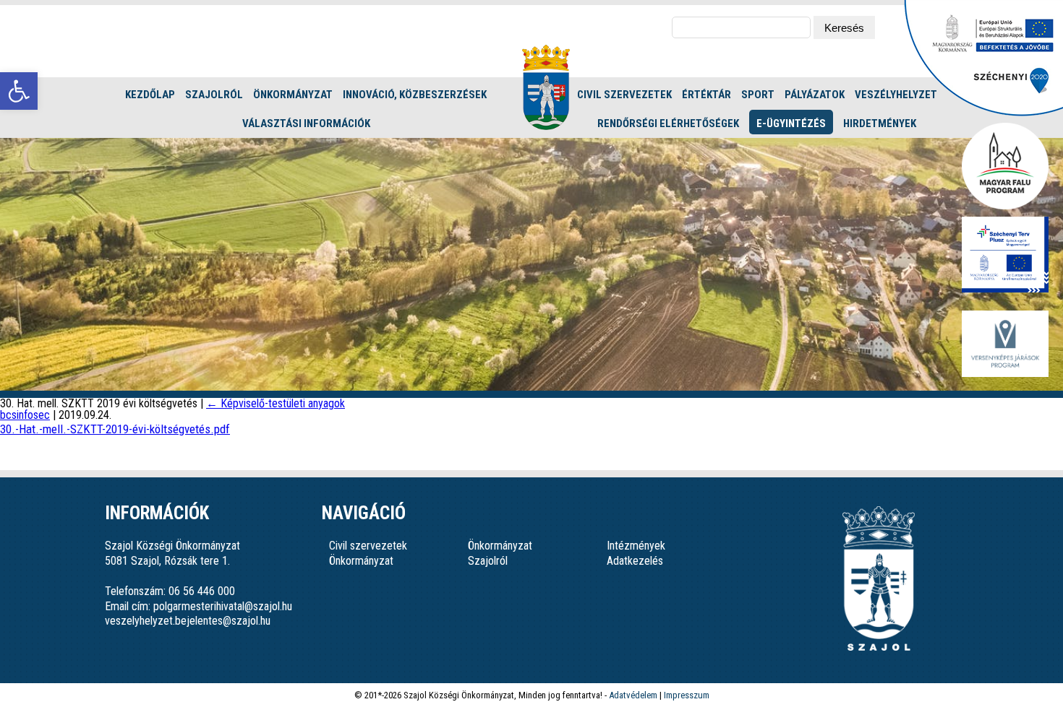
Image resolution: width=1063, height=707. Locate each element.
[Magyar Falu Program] (1005, 167)
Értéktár (706, 94)
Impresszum (686, 695)
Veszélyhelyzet (896, 94)
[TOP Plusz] (1005, 256)
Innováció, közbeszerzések (415, 94)
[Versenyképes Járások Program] (1005, 345)
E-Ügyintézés (791, 123)
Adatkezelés (635, 561)
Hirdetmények (879, 123)
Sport (757, 94)
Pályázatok (815, 94)
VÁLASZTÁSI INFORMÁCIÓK (306, 123)
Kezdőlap (150, 94)
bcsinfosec (25, 415)
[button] (19, 91)
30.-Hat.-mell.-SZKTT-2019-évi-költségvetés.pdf (115, 429)
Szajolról (214, 94)
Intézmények (636, 545)
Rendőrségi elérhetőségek (668, 123)
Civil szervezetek (624, 94)
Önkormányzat (293, 94)
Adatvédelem (633, 695)
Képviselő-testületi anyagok (275, 403)
